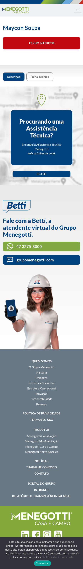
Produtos (41, 429)
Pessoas (41, 404)
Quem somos (42, 361)
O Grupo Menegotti (41, 367)
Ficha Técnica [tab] (39, 76)
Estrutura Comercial (41, 383)
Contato (41, 473)
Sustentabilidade (41, 399)
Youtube (58, 535)
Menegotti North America (41, 451)
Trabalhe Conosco (41, 467)
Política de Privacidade (41, 413)
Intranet (41, 490)
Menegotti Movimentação (41, 441)
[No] (78, 553)
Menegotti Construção (41, 436)
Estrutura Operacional (41, 388)
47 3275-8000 (29, 246)
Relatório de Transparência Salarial (41, 496)
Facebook (36, 535)
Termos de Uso (41, 419)
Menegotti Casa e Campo (41, 446)
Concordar (42, 563)
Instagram (47, 535)
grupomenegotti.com (35, 260)
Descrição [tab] (13, 76)
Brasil (41, 174)
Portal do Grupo (41, 483)
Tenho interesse (42, 43)
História (41, 372)
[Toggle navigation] (77, 10)
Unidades (41, 377)
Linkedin (25, 535)
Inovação (41, 393)
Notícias (41, 461)
